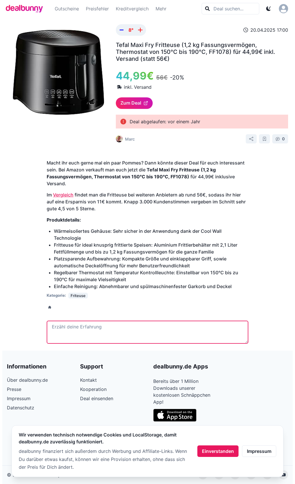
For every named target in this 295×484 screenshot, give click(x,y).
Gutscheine (67, 9)
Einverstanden (218, 451)
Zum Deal (130, 103)
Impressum (259, 451)
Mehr (161, 9)
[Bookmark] (264, 138)
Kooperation (93, 389)
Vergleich (63, 195)
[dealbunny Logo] (26, 8)
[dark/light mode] (268, 8)
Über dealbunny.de (27, 380)
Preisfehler (97, 9)
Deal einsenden (96, 398)
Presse (14, 389)
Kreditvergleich (132, 9)
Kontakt (88, 380)
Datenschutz (20, 408)
